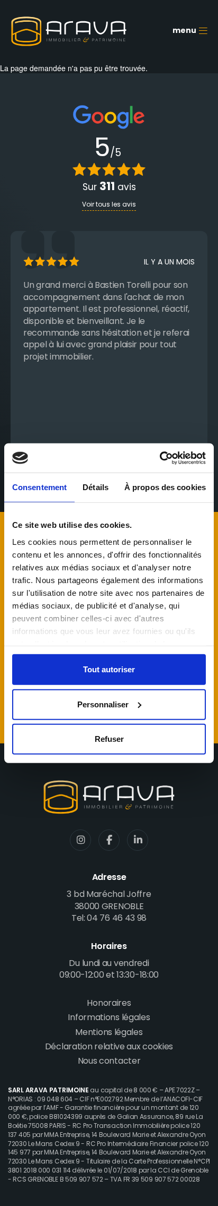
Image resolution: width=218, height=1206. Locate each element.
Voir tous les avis (109, 205)
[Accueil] (69, 31)
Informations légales (109, 1018)
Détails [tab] (95, 487)
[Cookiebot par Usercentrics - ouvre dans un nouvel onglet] (159, 458)
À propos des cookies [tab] (165, 487)
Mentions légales (108, 1033)
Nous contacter (109, 1061)
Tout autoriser (109, 669)
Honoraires (109, 1004)
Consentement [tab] (39, 487)
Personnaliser (103, 703)
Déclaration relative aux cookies (109, 1047)
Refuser (109, 738)
